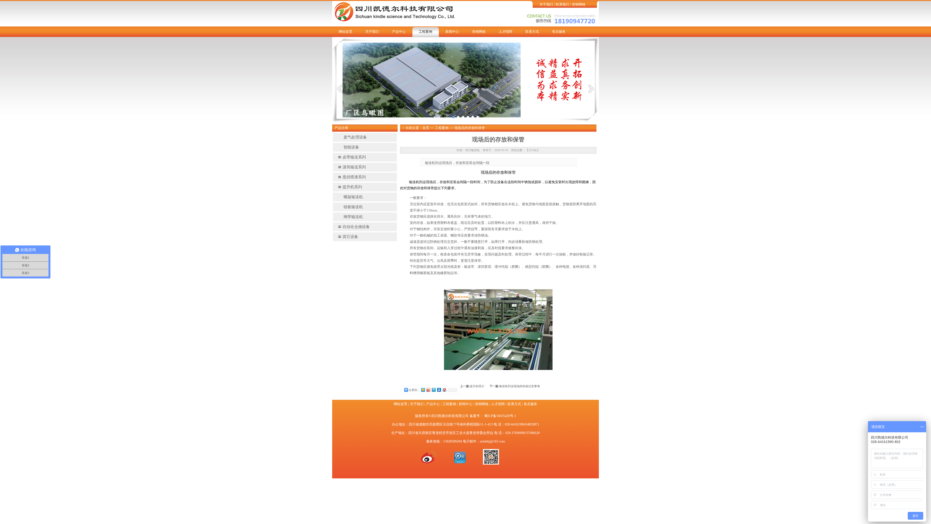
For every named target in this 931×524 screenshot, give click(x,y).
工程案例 (425, 31)
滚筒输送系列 (352, 167)
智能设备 (351, 147)
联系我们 (562, 4)
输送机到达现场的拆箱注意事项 (519, 386)
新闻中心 (452, 31)
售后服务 (559, 31)
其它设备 (348, 237)
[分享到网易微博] (444, 390)
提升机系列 (350, 187)
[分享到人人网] (438, 390)
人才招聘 (505, 31)
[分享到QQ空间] (422, 390)
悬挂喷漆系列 (352, 177)
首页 (425, 128)
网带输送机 (353, 217)
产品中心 (399, 31)
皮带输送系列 (352, 157)
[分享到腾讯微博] (433, 390)
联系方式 (532, 31)
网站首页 (345, 31)
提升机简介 (477, 386)
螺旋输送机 (353, 197)
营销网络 (579, 4)
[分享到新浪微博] (428, 390)
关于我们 (546, 4)
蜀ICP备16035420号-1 (500, 416)
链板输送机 (353, 207)
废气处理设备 (355, 137)
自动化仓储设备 (354, 227)
